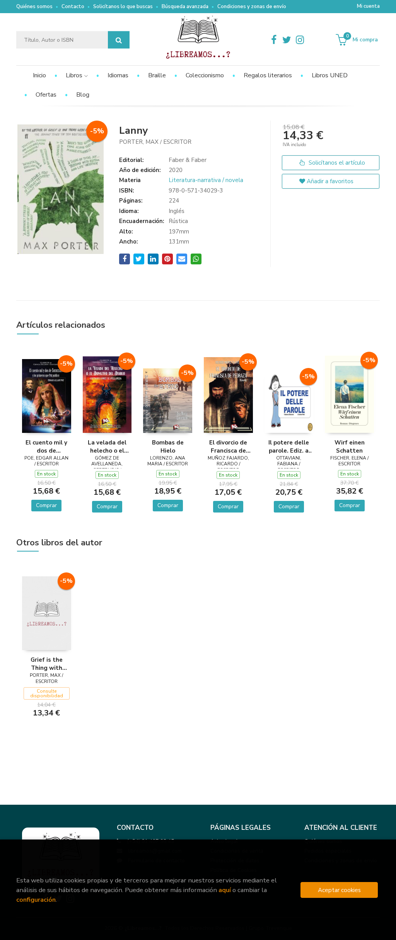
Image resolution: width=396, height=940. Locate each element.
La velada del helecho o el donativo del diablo (107, 446)
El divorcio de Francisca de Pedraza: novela (228, 446)
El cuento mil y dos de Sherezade (46, 446)
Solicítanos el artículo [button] (336, 163)
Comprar (46, 505)
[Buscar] (119, 40)
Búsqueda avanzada (185, 6)
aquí (224, 890)
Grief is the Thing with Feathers (47, 663)
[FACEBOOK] (274, 40)
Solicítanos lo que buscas (123, 6)
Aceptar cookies (339, 890)
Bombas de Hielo (168, 446)
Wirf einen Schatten (350, 446)
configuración (36, 899)
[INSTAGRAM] (300, 40)
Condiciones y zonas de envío (251, 6)
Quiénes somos (34, 6)
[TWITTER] (287, 40)
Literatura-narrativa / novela (206, 180)
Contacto (72, 6)
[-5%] (46, 395)
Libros (75, 75)
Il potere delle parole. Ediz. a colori (288, 446)
